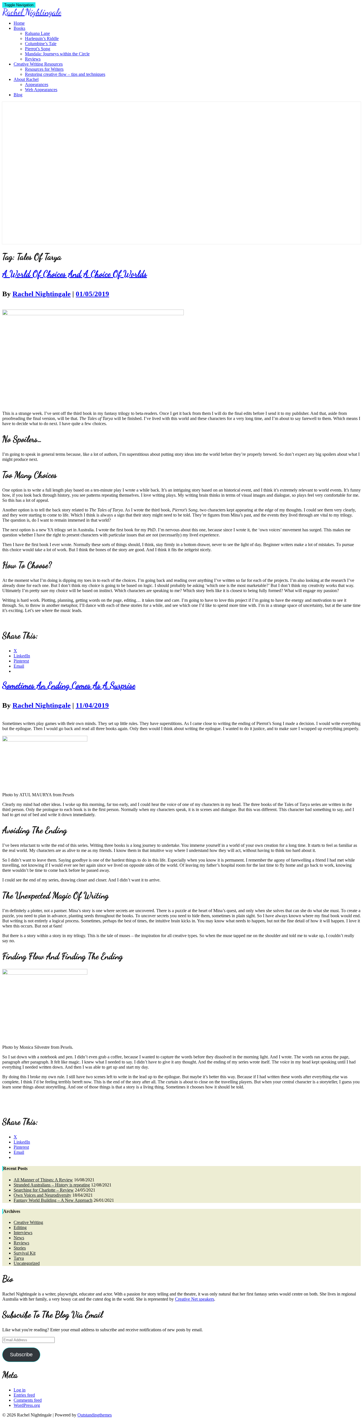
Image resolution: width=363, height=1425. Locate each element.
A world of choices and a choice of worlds (74, 274)
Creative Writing (28, 1222)
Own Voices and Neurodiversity (42, 1195)
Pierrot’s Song (37, 48)
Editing (20, 1227)
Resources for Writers (44, 69)
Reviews (33, 59)
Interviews (23, 1232)
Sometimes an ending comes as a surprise (68, 685)
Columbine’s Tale (40, 43)
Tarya (19, 1258)
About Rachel (26, 79)
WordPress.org (27, 1405)
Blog (18, 94)
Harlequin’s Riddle (42, 38)
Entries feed (24, 1395)
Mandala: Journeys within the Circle (57, 53)
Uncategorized (27, 1263)
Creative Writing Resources (38, 64)
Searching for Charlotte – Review (44, 1190)
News (19, 1237)
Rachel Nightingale (41, 294)
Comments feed (28, 1400)
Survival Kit (24, 1253)
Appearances (36, 84)
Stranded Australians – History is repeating (52, 1184)
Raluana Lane (37, 33)
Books (19, 28)
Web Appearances (41, 89)
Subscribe (21, 1354)
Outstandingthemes (94, 1415)
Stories (20, 1248)
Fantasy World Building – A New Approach (53, 1200)
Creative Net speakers (194, 1299)
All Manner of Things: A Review (43, 1179)
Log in (20, 1390)
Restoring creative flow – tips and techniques (65, 74)
